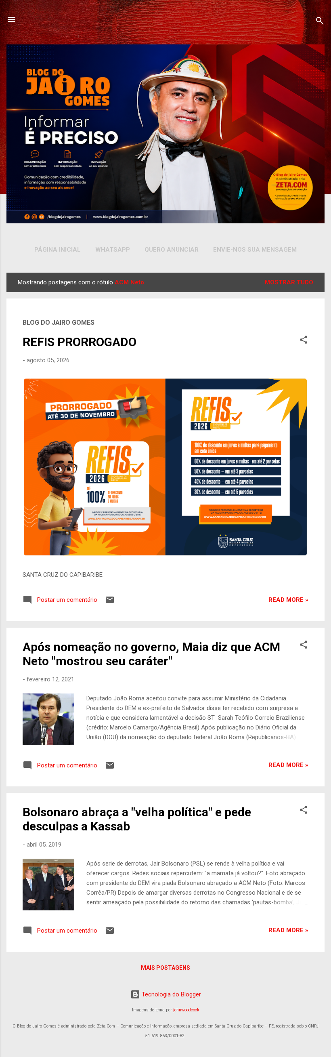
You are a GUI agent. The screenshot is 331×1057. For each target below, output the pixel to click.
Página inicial (57, 249)
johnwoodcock (186, 1010)
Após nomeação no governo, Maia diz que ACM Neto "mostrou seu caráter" (151, 654)
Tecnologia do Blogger (170, 994)
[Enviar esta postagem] (110, 602)
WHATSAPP (112, 249)
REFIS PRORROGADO (79, 342)
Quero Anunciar (172, 249)
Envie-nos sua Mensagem (255, 249)
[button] (303, 341)
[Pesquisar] (320, 22)
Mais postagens (165, 968)
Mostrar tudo (289, 282)
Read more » (288, 599)
